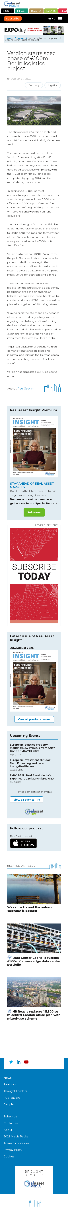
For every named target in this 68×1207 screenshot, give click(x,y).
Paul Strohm (26, 388)
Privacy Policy (13, 1149)
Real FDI (36, 11)
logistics (52, 85)
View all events (23, 799)
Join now (34, 512)
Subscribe (12, 18)
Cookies (9, 1156)
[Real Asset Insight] (12, 4)
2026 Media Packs (16, 1136)
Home (9, 38)
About (8, 1129)
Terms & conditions (16, 1143)
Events (50, 11)
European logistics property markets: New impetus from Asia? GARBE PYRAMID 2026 (32, 749)
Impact (21, 11)
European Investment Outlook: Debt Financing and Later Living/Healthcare (30, 765)
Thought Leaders (15, 1091)
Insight (7, 11)
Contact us (11, 1123)
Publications (12, 1097)
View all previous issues (34, 719)
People (9, 1104)
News (20, 38)
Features (10, 1084)
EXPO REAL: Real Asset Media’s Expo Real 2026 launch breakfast (32, 778)
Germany (33, 85)
